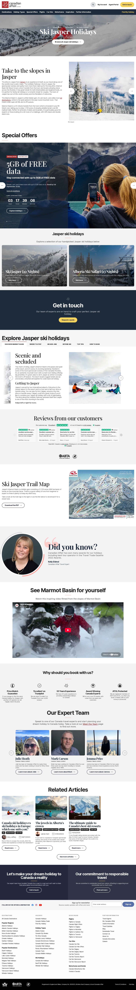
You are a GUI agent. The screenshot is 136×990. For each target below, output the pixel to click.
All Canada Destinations (9, 919)
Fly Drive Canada (40, 936)
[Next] (132, 91)
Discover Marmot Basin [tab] (14, 344)
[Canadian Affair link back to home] (11, 4)
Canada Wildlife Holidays (43, 953)
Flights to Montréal (75, 929)
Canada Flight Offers (75, 924)
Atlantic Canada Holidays (10, 928)
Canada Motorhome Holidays (44, 941)
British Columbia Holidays (10, 931)
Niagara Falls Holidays (9, 961)
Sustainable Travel (108, 931)
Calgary (23, 82)
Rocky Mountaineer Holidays (44, 948)
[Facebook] (32, 905)
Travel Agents (107, 919)
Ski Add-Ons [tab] (52, 344)
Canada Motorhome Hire (77, 969)
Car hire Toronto (74, 954)
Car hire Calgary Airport (76, 952)
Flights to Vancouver (75, 937)
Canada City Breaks (41, 933)
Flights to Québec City (76, 932)
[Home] (48, 27)
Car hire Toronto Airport (76, 957)
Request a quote (68, 320)
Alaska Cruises (40, 931)
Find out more (102, 890)
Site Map (131, 984)
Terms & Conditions (13, 191)
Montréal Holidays (8, 958)
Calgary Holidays (7, 953)
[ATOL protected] (75, 456)
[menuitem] (7, 12)
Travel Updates (107, 926)
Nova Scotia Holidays (9, 933)
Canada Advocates (109, 939)
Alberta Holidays (7, 926)
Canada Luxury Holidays (43, 938)
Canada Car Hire (74, 944)
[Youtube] (40, 905)
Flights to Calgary (74, 927)
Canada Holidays (40, 919)
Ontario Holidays (7, 938)
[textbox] (106, 904)
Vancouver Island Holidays (10, 971)
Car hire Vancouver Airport (77, 962)
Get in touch (34, 890)
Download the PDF (12, 505)
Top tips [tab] (80, 344)
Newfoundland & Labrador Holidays (13, 936)
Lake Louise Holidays (8, 956)
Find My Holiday (40, 924)
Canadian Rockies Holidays (10, 943)
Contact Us (106, 934)
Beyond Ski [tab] (67, 344)
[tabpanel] (68, 378)
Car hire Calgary (74, 949)
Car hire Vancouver (75, 959)
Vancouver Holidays (8, 968)
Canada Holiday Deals (42, 921)
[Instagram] (36, 905)
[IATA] (5, 984)
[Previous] (71, 91)
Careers (105, 941)
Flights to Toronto (74, 934)
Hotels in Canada (74, 971)
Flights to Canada (74, 922)
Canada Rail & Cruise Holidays (45, 943)
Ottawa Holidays (7, 963)
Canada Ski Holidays (42, 961)
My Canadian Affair (109, 921)
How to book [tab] (95, 344)
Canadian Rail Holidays (42, 946)
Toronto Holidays (7, 966)
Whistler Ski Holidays (42, 966)
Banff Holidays (6, 951)
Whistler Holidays (7, 973)
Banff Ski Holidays (41, 963)
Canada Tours (39, 951)
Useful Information (108, 924)
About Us (106, 936)
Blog (104, 929)
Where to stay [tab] (35, 344)
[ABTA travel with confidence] (64, 456)
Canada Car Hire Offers (76, 947)
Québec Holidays (7, 941)
